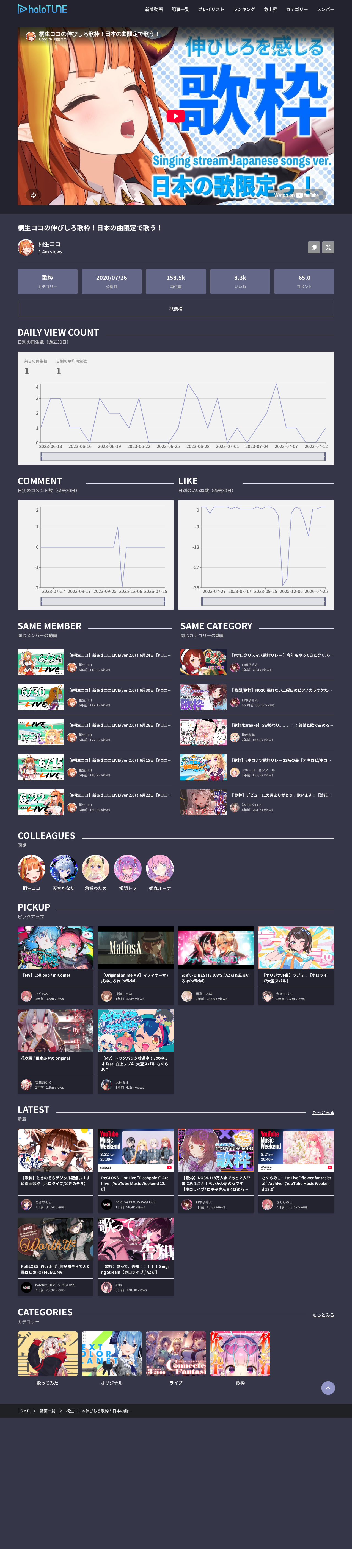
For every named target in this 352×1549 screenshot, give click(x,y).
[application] (176, 422)
